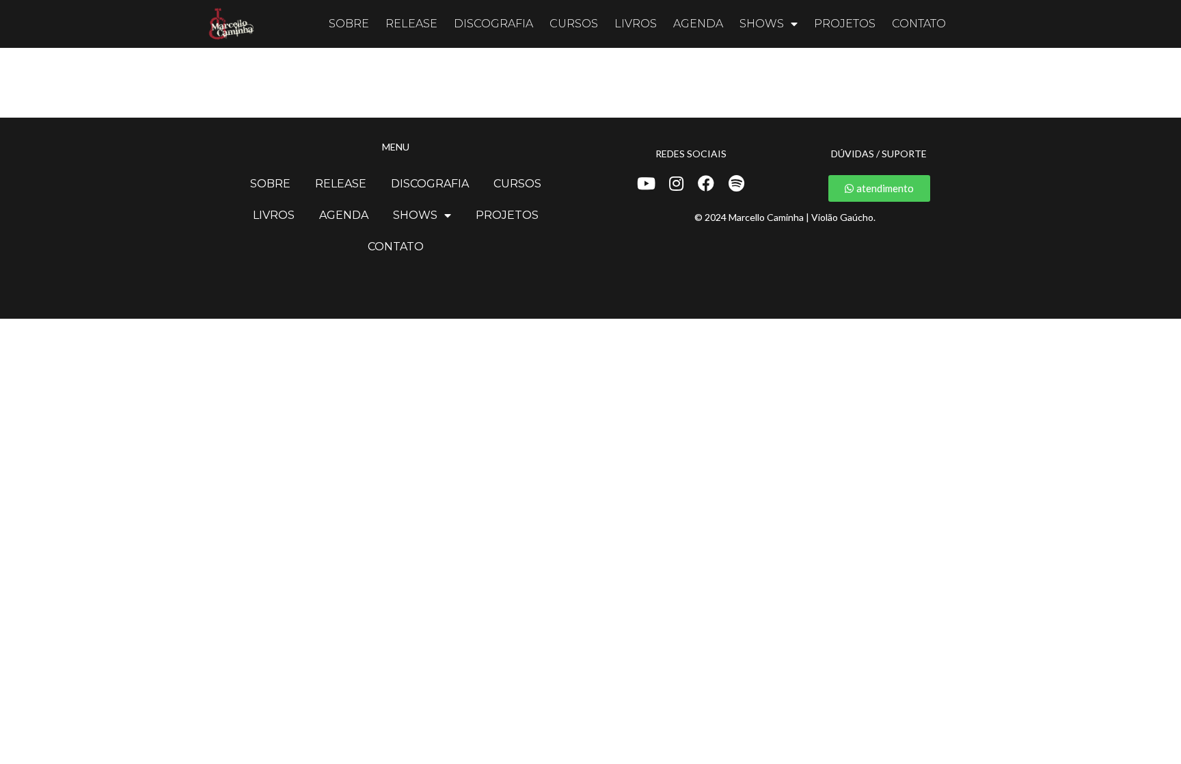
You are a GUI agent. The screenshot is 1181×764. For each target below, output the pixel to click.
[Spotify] (736, 183)
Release (411, 23)
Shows (761, 23)
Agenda (698, 23)
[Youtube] (646, 183)
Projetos (844, 23)
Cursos (573, 23)
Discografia (493, 23)
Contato (919, 23)
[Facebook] (706, 183)
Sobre (349, 23)
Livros (635, 23)
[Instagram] (676, 183)
